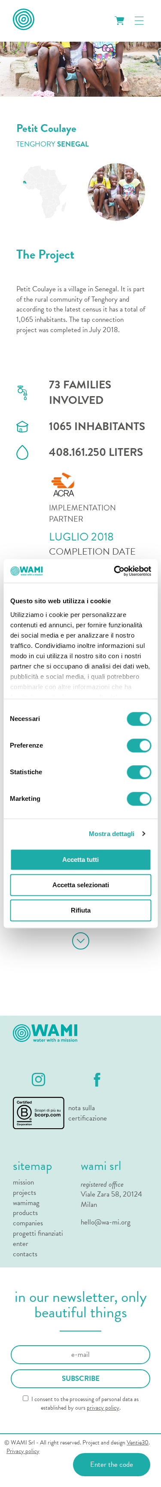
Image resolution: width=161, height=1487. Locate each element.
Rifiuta (81, 910)
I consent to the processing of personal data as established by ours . (84, 1403)
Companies (28, 1223)
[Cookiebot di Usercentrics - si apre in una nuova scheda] (114, 571)
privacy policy (103, 1407)
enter (20, 1244)
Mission (23, 1182)
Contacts (25, 1254)
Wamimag (26, 1203)
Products (25, 1213)
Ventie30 (138, 1442)
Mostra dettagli (112, 833)
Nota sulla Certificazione (84, 1113)
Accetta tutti (80, 859)
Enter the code (111, 1464)
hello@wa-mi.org (106, 1222)
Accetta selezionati (80, 885)
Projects (24, 1193)
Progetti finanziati (38, 1233)
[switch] (139, 745)
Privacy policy (22, 1451)
